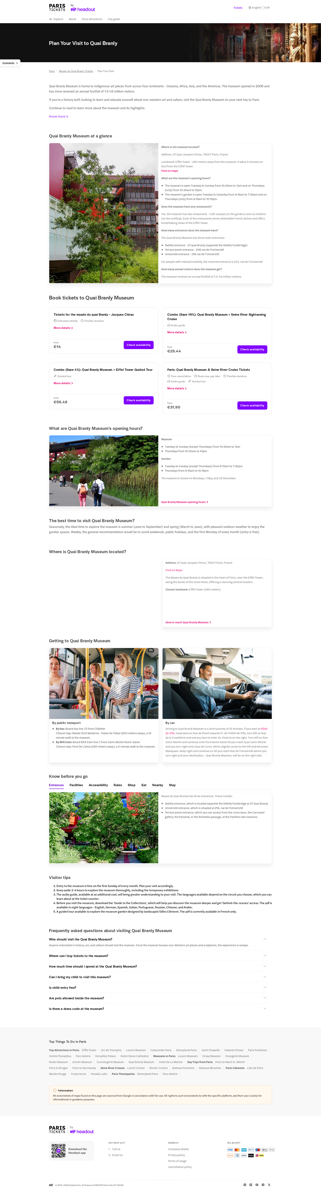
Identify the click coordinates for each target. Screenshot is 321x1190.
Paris (52, 70)
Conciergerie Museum (110, 1062)
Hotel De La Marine (171, 1062)
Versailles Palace (105, 1056)
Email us (117, 1155)
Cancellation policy (180, 1167)
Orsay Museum (211, 1056)
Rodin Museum (58, 1062)
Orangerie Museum (237, 1056)
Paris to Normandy (84, 1068)
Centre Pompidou (60, 1056)
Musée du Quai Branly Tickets (76, 70)
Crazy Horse (78, 1074)
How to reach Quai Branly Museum (187, 622)
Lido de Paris (255, 1068)
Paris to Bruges (58, 1068)
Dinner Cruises (158, 1068)
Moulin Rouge (57, 1074)
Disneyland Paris (186, 1050)
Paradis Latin (99, 1074)
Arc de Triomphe (111, 1050)
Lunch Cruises (136, 1068)
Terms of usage (177, 1161)
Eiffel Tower (89, 1050)
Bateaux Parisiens (183, 1068)
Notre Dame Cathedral (135, 1056)
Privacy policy (176, 1155)
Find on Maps (174, 570)
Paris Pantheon (257, 1050)
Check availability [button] (139, 345)
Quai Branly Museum (141, 1062)
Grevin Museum (82, 1062)
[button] (158, 939)
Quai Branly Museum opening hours (183, 502)
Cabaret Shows (233, 1050)
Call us (116, 1149)
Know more (57, 116)
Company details (178, 1149)
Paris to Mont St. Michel (230, 1062)
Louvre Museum (136, 1050)
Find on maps (169, 170)
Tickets (238, 7)
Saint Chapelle (211, 1050)
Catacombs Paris (160, 1050)
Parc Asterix (83, 1056)
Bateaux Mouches (210, 1068)
